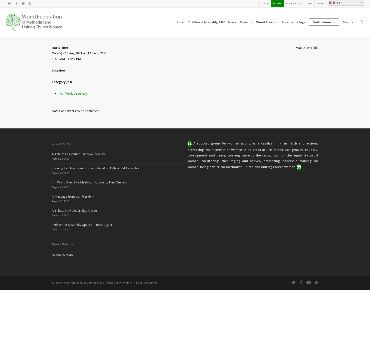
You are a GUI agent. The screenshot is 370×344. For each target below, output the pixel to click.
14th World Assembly (73, 93)
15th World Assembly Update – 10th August (82, 225)
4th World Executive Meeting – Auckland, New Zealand (89, 182)
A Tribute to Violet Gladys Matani (74, 210)
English (337, 2)
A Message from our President (73, 196)
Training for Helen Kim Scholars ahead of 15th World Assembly (95, 168)
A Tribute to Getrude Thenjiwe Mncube (79, 154)
